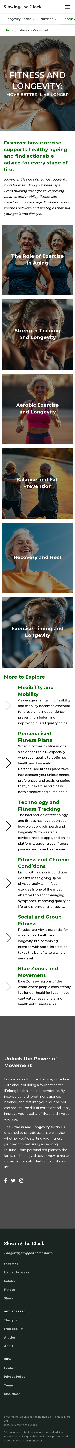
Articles (10, 1337)
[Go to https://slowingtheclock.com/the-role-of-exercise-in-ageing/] (37, 260)
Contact (10, 1368)
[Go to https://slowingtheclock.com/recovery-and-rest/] (37, 558)
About (8, 1346)
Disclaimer (12, 1394)
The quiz (10, 1320)
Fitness (9, 1290)
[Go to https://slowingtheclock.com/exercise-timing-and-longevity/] (37, 632)
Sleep (8, 1298)
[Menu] (67, 7)
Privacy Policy (14, 1376)
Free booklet (13, 1329)
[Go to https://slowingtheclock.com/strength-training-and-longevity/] (37, 334)
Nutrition (10, 1281)
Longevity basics (17, 1272)
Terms (9, 1385)
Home (9, 30)
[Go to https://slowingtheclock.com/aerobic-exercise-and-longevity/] (37, 409)
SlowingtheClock (22, 7)
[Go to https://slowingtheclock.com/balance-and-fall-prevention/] (37, 483)
